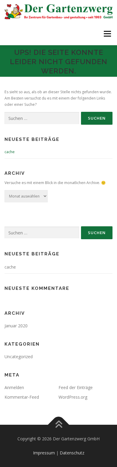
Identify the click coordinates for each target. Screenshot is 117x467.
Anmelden (14, 387)
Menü (107, 33)
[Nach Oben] (58, 424)
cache (9, 151)
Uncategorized (18, 356)
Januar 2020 (16, 326)
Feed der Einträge (75, 387)
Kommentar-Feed (21, 397)
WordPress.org (72, 397)
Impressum (44, 453)
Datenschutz (72, 453)
